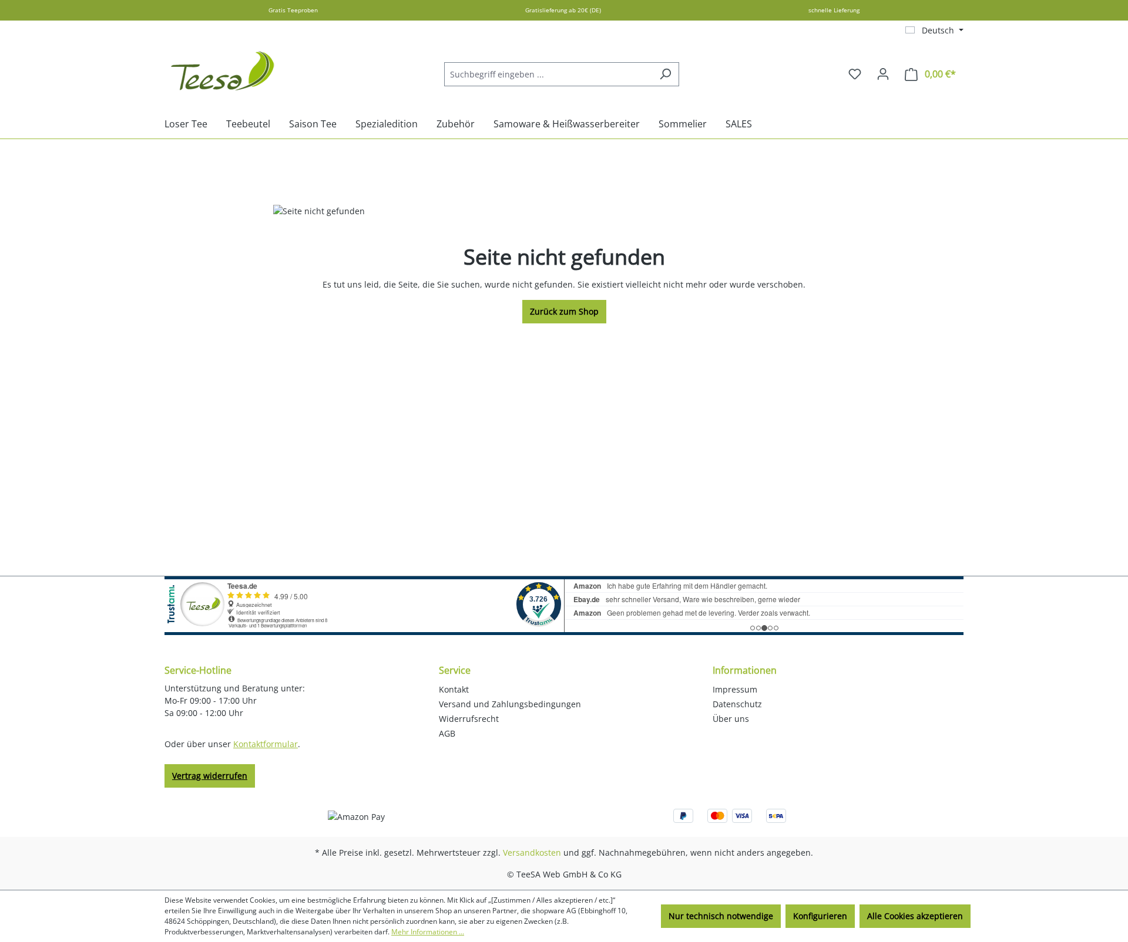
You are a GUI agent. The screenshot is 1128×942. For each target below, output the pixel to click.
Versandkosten (532, 852)
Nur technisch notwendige (721, 915)
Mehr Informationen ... (427, 932)
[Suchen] (665, 74)
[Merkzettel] (855, 74)
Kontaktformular (265, 743)
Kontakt (454, 689)
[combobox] (548, 74)
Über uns (731, 718)
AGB (447, 733)
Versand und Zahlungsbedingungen (510, 704)
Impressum (735, 689)
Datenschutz (737, 704)
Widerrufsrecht (469, 718)
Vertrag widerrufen (209, 775)
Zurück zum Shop (564, 311)
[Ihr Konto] (883, 74)
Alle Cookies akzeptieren (915, 915)
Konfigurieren (820, 915)
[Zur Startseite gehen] (223, 71)
